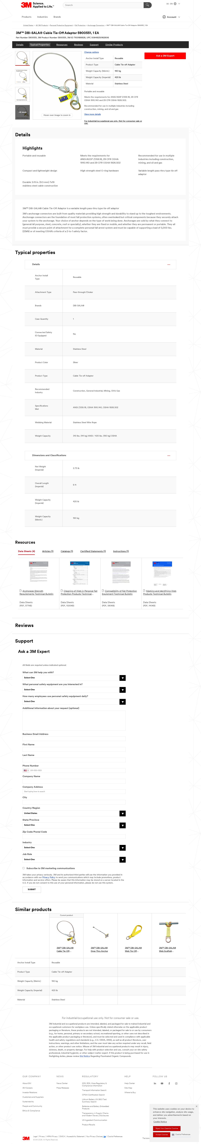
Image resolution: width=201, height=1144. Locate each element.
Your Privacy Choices (94, 1137)
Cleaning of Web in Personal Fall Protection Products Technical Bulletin (79, 593)
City (25, 797)
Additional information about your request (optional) (51, 708)
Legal (35, 1137)
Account (171, 17)
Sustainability (28, 1102)
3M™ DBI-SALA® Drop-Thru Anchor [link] (99, 949)
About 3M (27, 1083)
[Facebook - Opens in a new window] (169, 1083)
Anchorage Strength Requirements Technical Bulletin (36, 592)
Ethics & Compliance (31, 1111)
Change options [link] (91, 52)
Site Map (128, 1088)
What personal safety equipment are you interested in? (53, 684)
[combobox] (26, 770)
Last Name (28, 755)
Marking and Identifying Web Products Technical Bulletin (159, 592)
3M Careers (28, 1088)
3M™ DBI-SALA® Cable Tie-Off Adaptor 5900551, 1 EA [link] (66, 950)
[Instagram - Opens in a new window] (176, 1083)
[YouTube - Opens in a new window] (162, 1083)
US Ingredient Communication (94, 1120)
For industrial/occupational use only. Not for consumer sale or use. (113, 122)
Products (26, 17)
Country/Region (31, 808)
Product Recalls (88, 1125)
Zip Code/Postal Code (35, 832)
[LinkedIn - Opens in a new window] (155, 1083)
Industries (42, 17)
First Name (28, 745)
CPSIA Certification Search (93, 1095)
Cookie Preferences (115, 1137)
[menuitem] (19, 45)
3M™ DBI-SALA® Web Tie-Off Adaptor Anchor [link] (133, 950)
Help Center (129, 1083)
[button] (181, 1134)
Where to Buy (130, 1093)
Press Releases (63, 1088)
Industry (27, 842)
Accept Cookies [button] (162, 1135)
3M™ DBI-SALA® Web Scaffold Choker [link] (167, 950)
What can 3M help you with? (38, 672)
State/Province (31, 820)
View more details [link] (92, 114)
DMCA (62, 1137)
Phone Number (31, 766)
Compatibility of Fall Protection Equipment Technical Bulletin (119, 592)
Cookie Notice (160, 1122)
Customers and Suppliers (33, 1097)
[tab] (26, 551)
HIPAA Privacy (52, 1137)
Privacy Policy (48, 877)
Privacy (42, 1137)
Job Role (27, 854)
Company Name (31, 776)
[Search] (148, 5)
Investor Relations (30, 1093)
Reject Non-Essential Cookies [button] (167, 1128)
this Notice (85, 1056)
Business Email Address (35, 734)
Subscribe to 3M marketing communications (50, 868)
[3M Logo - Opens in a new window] (37, 5)
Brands (57, 17)
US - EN (169, 4)
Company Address (33, 787)
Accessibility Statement (75, 1137)
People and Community (32, 1106)
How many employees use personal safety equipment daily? (55, 696)
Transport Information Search (94, 1090)
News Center (62, 1083)
